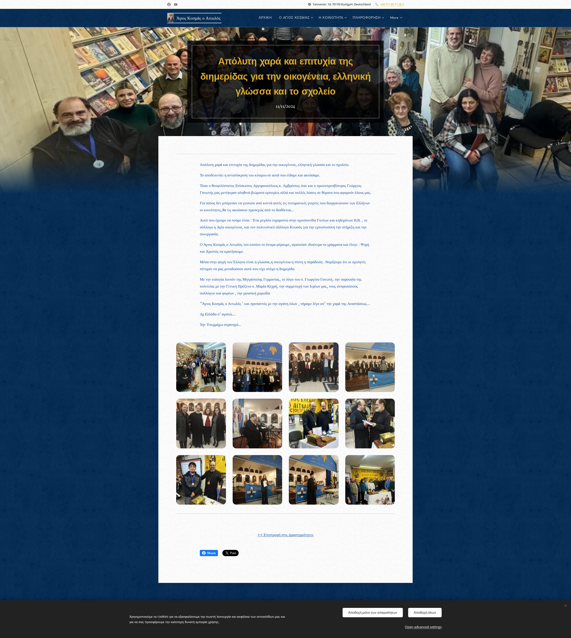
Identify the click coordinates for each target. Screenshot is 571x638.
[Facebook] (169, 4)
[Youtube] (175, 4)
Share (211, 553)
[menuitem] (266, 18)
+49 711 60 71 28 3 (392, 4)
